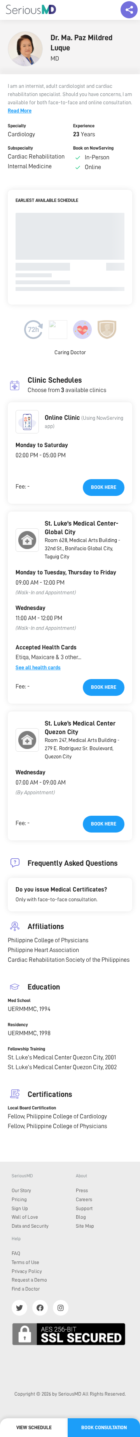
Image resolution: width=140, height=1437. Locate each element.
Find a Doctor (26, 1288)
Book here (103, 487)
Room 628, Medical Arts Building (81, 540)
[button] (27, 421)
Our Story (21, 1190)
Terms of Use (25, 1262)
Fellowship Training (26, 1049)
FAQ (16, 1253)
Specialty (17, 125)
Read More (20, 110)
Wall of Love (25, 1216)
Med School (19, 1000)
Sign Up (20, 1208)
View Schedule (34, 1427)
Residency (18, 1024)
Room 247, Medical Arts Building (80, 740)
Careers (84, 1199)
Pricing (19, 1199)
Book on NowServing (93, 148)
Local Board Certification (32, 1107)
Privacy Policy (27, 1271)
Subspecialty (20, 148)
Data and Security (30, 1225)
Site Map (85, 1225)
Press (82, 1190)
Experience (83, 125)
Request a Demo (29, 1279)
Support (84, 1208)
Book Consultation (104, 1427)
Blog (81, 1216)
